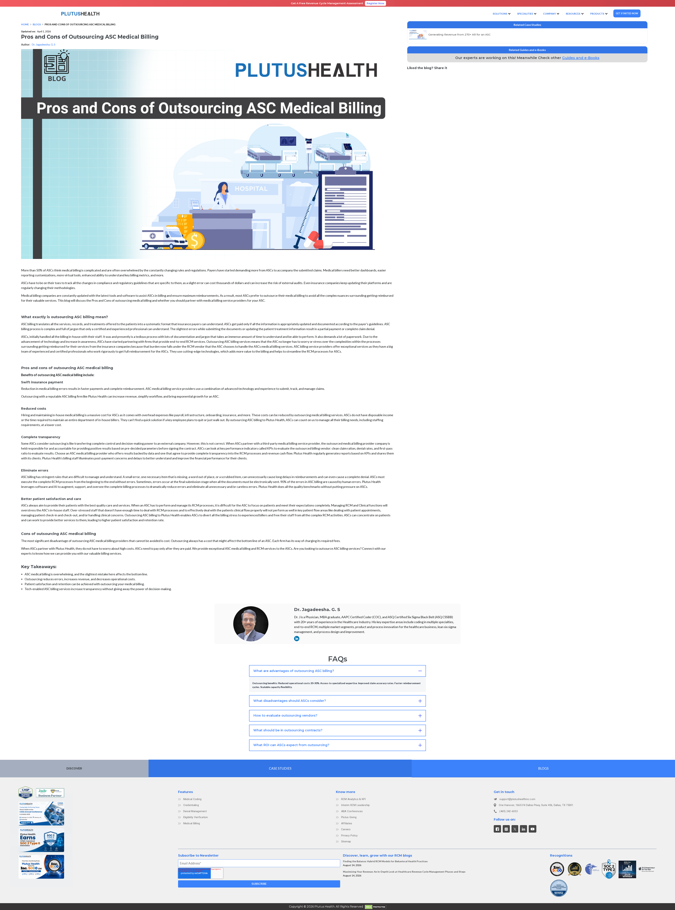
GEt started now (627, 13)
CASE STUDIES (280, 768)
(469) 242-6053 (508, 811)
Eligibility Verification (195, 817)
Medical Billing (191, 823)
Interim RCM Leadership (355, 805)
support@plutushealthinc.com (517, 799)
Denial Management (195, 811)
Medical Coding (192, 799)
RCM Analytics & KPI (353, 799)
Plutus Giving (348, 817)
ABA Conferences (352, 811)
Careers (346, 829)
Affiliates (346, 823)
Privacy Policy (349, 835)
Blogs (37, 24)
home (25, 24)
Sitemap (346, 841)
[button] (502, 14)
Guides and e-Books (580, 58)
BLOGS (543, 768)
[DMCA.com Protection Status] (375, 906)
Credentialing (191, 805)
